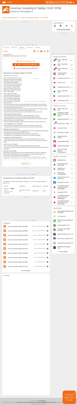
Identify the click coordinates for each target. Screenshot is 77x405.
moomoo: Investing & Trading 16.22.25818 (18, 262)
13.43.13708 (8, 188)
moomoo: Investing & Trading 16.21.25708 (18, 266)
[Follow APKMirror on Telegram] (66, 26)
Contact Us (53, 402)
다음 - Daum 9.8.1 (62, 216)
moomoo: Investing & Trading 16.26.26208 (18, 239)
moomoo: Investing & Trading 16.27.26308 (18, 235)
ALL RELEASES (29, 47)
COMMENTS (37, 47)
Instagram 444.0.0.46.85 (63, 141)
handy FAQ (32, 181)
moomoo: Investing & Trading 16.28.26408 (18, 231)
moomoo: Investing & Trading (29, 17)
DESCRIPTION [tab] (14, 47)
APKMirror (10, 2)
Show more (25, 163)
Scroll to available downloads (27, 64)
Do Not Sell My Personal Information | (33, 402)
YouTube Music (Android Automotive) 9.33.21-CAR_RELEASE (63, 197)
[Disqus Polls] (26, 296)
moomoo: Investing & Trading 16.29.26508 (18, 226)
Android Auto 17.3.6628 (63, 123)
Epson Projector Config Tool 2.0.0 (65, 238)
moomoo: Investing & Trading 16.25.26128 (18, 244)
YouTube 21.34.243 (62, 128)
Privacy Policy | (20, 402)
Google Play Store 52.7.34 (64, 78)
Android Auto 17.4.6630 (63, 132)
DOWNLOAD (21, 47)
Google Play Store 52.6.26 (64, 87)
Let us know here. (42, 400)
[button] (34, 51)
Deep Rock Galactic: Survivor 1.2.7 (65, 234)
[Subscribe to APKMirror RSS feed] (72, 26)
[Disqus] (26, 336)
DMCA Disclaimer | (46, 402)
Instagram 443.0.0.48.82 (63, 145)
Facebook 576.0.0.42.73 (63, 182)
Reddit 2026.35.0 (61, 160)
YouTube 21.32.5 (61, 82)
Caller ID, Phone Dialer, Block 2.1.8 (65, 243)
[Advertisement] (26, 33)
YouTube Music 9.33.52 (63, 100)
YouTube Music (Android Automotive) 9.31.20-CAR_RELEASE (63, 202)
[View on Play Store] (41, 51)
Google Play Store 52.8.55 (64, 96)
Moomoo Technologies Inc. (23, 11)
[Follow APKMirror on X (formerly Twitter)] (55, 26)
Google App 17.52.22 (62, 192)
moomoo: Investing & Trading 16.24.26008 (18, 253)
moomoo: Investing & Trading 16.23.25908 (18, 257)
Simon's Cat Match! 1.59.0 (64, 225)
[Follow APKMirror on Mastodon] (61, 26)
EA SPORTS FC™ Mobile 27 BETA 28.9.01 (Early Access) (63, 114)
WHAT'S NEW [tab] (6, 47)
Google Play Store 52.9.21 (64, 119)
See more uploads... (26, 270)
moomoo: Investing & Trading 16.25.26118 (18, 248)
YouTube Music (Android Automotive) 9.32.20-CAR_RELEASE (63, 187)
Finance (5, 51)
